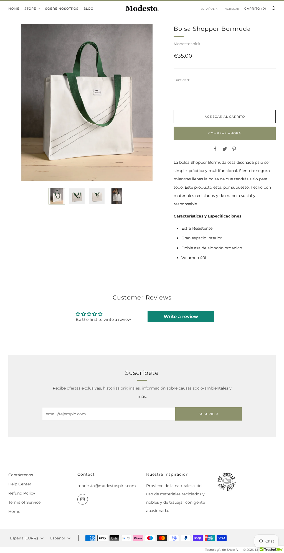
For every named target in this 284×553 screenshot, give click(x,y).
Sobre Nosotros (61, 9)
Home (13, 9)
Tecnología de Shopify (221, 550)
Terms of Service (24, 502)
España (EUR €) (24, 538)
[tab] (57, 196)
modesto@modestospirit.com (106, 485)
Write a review (181, 316)
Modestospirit (187, 43)
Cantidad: (182, 80)
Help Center (19, 484)
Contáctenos (20, 474)
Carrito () (255, 9)
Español (208, 8)
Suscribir (208, 414)
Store (30, 9)
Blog (88, 9)
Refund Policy (21, 493)
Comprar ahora (224, 133)
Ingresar (231, 8)
